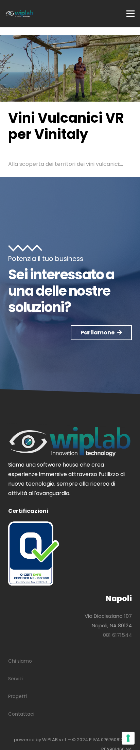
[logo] (19, 13)
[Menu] (130, 13)
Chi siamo (20, 661)
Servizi (15, 678)
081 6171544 (117, 635)
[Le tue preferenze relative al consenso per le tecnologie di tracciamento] (128, 738)
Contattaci (21, 714)
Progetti (17, 696)
